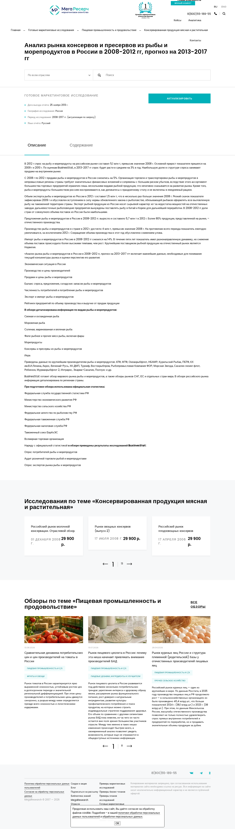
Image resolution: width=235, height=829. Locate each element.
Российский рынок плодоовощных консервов (175, 528)
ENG (223, 6)
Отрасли (75, 804)
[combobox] (58, 75)
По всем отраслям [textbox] (39, 75)
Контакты (195, 40)
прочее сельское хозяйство (169, 680)
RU (215, 6)
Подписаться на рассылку (84, 791)
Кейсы (177, 20)
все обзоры (198, 604)
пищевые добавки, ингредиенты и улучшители (115, 676)
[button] (129, 566)
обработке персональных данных (122, 816)
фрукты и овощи (36, 676)
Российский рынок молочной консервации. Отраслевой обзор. (53, 528)
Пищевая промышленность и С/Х (44, 668)
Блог (73, 787)
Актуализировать (179, 98)
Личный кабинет (182, 3)
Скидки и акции (79, 783)
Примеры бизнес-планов (112, 791)
